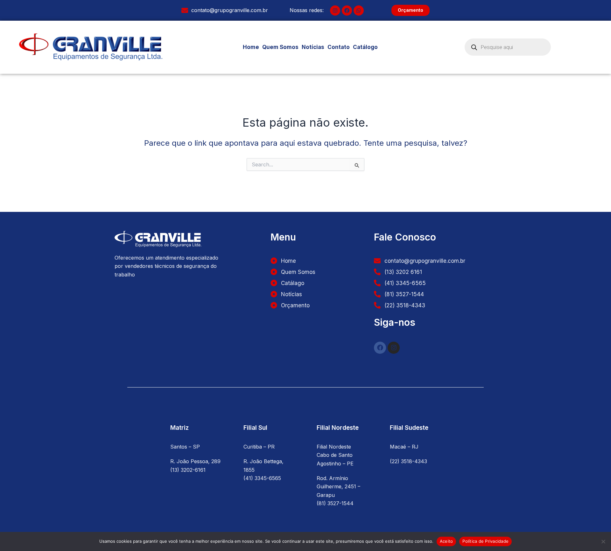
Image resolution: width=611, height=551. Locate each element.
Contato (338, 47)
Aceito (446, 541)
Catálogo (365, 47)
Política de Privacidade (485, 541)
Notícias (313, 47)
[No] (603, 541)
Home (251, 47)
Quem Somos (280, 47)
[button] (367, 47)
